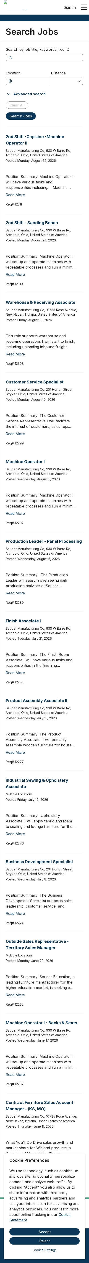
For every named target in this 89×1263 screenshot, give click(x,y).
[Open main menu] (84, 7)
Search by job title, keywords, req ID (37, 49)
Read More (15, 195)
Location (13, 73)
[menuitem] (15, 7)
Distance (58, 73)
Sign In (70, 7)
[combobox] (30, 81)
